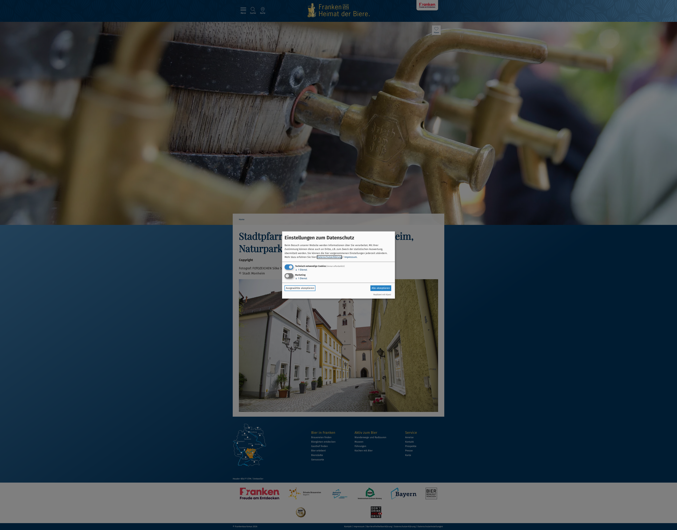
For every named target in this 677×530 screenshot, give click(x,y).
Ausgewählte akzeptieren (300, 288)
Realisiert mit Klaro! (382, 294)
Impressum (350, 257)
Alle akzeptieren (381, 288)
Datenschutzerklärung (329, 257)
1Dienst (301, 269)
